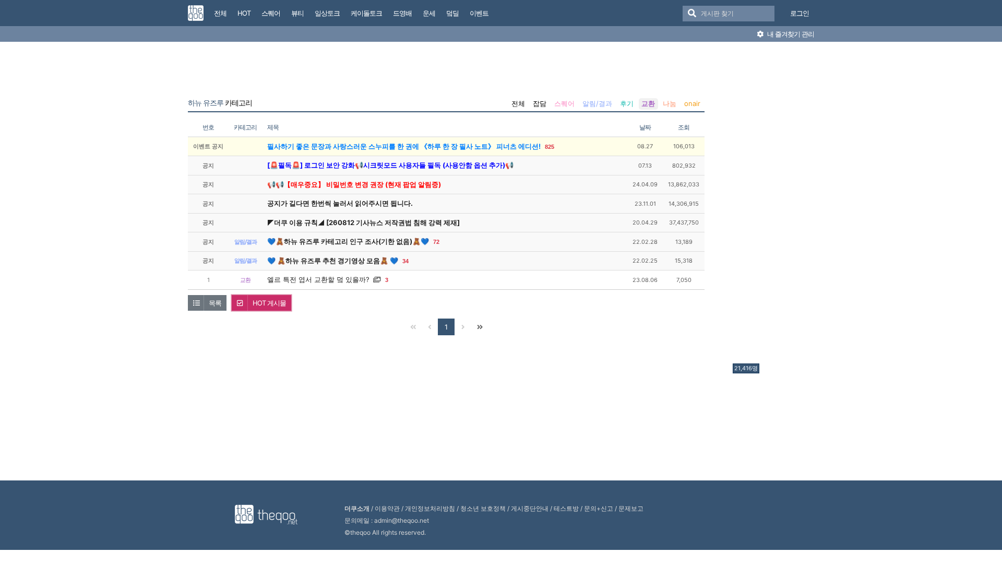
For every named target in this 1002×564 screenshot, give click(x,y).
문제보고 (630, 508)
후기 (627, 103)
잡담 (539, 103)
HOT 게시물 (269, 303)
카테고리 (220, 103)
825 (549, 147)
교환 (648, 103)
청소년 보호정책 (483, 508)
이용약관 (387, 508)
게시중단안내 (529, 508)
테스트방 (566, 508)
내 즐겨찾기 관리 (790, 34)
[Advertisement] (774, 205)
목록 (215, 303)
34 (405, 261)
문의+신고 (598, 508)
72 (436, 242)
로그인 (799, 13)
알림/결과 (597, 103)
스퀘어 (564, 103)
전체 (518, 103)
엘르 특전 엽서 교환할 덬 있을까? (318, 279)
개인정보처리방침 (430, 508)
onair (692, 103)
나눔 (669, 103)
